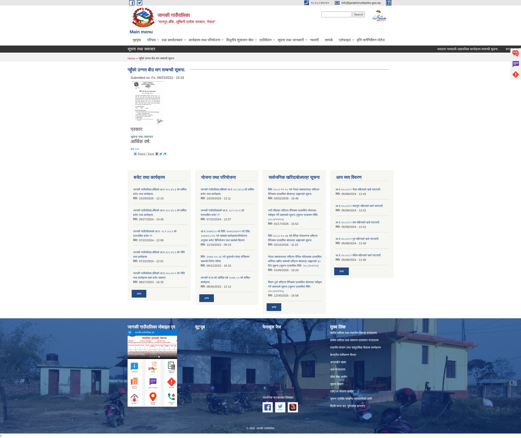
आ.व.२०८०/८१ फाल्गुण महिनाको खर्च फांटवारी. (359, 206)
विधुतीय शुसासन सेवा (239, 40)
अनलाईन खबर (338, 362)
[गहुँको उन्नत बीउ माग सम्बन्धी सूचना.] (148, 103)
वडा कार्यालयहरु (172, 40)
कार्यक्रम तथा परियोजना (204, 40)
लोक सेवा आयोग (338, 376)
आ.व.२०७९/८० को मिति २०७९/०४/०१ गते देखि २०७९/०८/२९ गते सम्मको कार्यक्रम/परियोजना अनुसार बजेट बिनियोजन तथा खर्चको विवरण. (225, 236)
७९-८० (135, 149)
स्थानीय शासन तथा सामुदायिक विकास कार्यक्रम (355, 347)
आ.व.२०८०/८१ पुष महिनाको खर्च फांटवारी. (357, 238)
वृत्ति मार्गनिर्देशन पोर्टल (371, 40)
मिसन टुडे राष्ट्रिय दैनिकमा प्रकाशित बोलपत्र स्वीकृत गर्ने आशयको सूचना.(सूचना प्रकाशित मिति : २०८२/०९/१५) (295, 286)
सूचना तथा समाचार (142, 136)
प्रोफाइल (345, 40)
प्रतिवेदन (265, 40)
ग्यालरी (314, 40)
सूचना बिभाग (336, 384)
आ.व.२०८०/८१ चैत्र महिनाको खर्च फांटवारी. (358, 189)
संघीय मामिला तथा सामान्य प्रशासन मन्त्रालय (354, 340)
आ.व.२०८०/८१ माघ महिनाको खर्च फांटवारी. (358, 222)
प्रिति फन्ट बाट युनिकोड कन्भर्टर (347, 406)
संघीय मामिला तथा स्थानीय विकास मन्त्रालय (353, 333)
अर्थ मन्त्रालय (337, 369)
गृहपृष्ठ (137, 40)
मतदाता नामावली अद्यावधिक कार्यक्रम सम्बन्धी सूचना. (453, 49)
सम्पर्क (329, 40)
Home (131, 58)
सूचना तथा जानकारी (291, 40)
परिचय (151, 40)
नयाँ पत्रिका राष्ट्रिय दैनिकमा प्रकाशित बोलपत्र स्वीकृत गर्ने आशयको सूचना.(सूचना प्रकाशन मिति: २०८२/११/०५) (293, 215)
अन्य (139, 293)
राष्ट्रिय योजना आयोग (342, 391)
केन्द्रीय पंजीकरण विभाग (343, 354)
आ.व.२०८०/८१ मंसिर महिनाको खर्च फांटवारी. (358, 255)
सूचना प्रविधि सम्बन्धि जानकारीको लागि (351, 398)
